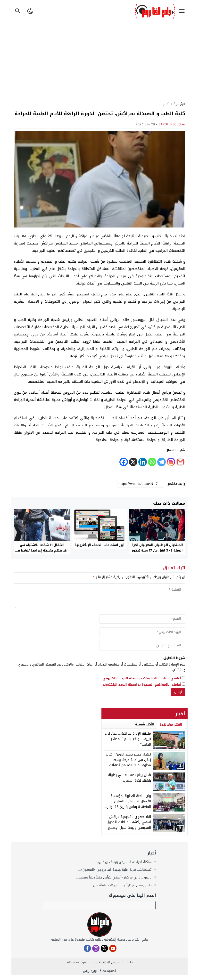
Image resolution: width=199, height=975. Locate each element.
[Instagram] (171, 462)
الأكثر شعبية (144, 724)
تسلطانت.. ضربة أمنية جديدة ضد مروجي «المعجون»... (115, 870)
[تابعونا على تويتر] (104, 948)
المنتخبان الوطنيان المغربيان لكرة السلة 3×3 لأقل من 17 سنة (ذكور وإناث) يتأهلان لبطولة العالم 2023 (157, 550)
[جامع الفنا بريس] (99, 924)
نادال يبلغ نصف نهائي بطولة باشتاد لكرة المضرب (129, 778)
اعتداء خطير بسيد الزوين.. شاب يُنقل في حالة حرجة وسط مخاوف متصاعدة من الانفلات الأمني (128, 762)
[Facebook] (123, 462)
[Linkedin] (142, 462)
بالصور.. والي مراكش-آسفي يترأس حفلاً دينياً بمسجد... (114, 877)
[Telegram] (161, 462)
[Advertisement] (99, 60)
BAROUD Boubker (171, 124)
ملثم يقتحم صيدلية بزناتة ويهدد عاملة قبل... (121, 885)
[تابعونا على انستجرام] (96, 948)
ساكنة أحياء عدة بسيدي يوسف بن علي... (123, 862)
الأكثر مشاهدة (170, 725)
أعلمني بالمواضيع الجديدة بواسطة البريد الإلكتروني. (140, 685)
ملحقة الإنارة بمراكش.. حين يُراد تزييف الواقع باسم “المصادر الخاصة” (128, 739)
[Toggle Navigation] (183, 11)
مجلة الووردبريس (94, 971)
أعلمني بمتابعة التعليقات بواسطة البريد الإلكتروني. (141, 678)
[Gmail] (180, 462)
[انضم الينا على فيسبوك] (87, 948)
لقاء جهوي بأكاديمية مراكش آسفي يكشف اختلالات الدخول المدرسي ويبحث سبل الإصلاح (129, 822)
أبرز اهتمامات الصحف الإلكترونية (99, 545)
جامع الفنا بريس (122, 962)
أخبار (166, 104)
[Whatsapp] (152, 462)
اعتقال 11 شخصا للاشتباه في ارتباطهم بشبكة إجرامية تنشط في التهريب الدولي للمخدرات (42, 550)
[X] (133, 462)
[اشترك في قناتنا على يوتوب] (112, 948)
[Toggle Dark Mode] (30, 11)
